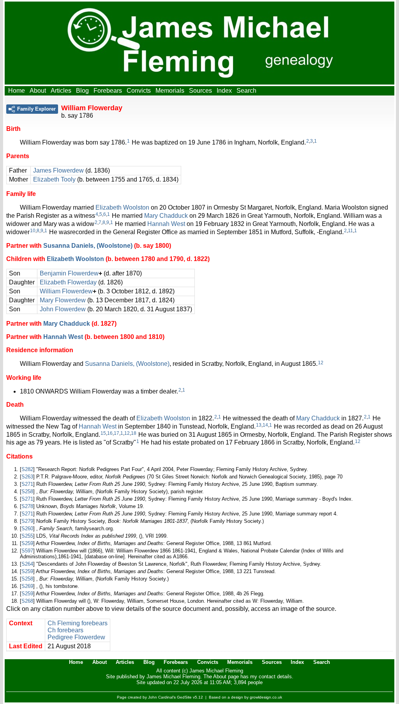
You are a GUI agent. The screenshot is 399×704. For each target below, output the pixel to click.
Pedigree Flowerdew (76, 637)
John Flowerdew (63, 309)
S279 (27, 521)
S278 (27, 506)
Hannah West (166, 224)
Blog (82, 90)
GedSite (184, 697)
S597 (27, 551)
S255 (27, 536)
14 (265, 425)
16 (110, 433)
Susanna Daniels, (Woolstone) (87, 245)
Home (16, 90)
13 (258, 425)
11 (350, 230)
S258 (27, 491)
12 (320, 362)
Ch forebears (65, 630)
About (38, 90)
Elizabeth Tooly (54, 179)
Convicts (139, 90)
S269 (27, 586)
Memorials (169, 90)
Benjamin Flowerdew (69, 273)
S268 (27, 601)
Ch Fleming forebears (78, 623)
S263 (27, 477)
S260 (27, 528)
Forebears (108, 90)
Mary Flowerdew (63, 300)
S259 (27, 543)
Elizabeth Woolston (122, 207)
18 (133, 433)
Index (224, 90)
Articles (61, 90)
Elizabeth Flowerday (68, 282)
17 (116, 433)
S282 (27, 469)
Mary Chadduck (166, 215)
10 (32, 230)
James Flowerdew (58, 170)
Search (246, 90)
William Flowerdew (66, 291)
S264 (27, 564)
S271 (27, 484)
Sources (200, 90)
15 (103, 433)
